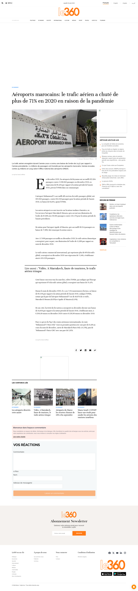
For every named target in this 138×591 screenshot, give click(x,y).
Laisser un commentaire (54, 493)
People (87, 20)
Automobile (15, 569)
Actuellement (15, 20)
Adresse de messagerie (22, 483)
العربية (133, 3)
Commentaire (18, 452)
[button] (134, 587)
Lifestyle (94, 20)
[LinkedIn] (121, 553)
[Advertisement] (56, 51)
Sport (80, 20)
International (58, 20)
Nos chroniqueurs (16, 576)
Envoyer (79, 533)
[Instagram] (125, 553)
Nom (15, 475)
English (116, 3)
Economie (41, 20)
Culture (67, 20)
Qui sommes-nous (38, 556)
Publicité (36, 559)
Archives (36, 561)
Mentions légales (82, 556)
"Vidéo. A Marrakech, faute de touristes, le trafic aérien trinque (60, 270)
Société (49, 20)
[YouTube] (117, 553)
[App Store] (106, 573)
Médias (74, 20)
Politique (32, 20)
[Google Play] (119, 573)
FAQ (57, 556)
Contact (58, 559)
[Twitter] (113, 553)
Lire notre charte (19, 437)
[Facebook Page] (109, 553)
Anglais (125, 3)
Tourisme (102, 20)
